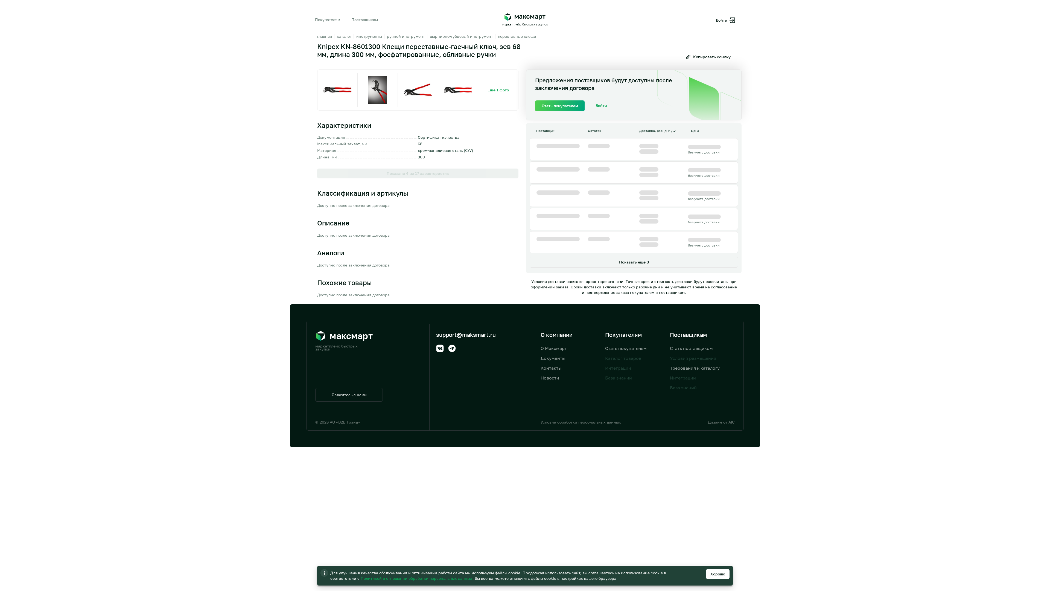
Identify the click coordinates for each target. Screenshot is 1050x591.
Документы (553, 358)
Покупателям (327, 19)
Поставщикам (364, 19)
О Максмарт (554, 348)
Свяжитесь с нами (349, 394)
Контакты (551, 368)
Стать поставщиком (691, 348)
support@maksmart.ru (466, 334)
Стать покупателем (626, 348)
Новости (550, 378)
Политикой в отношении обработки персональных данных (417, 578)
